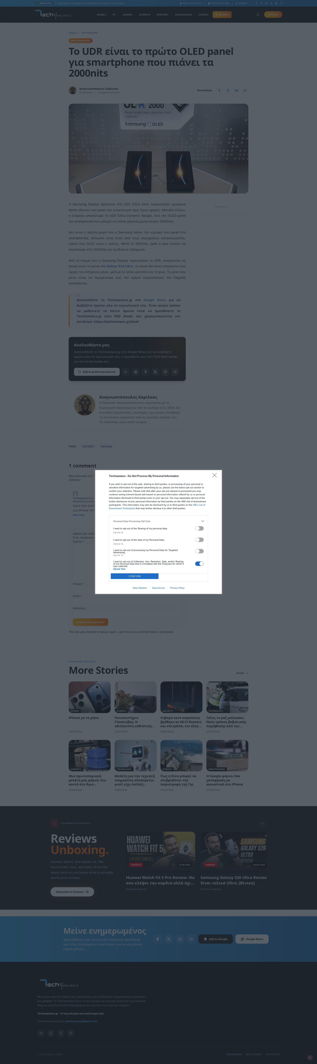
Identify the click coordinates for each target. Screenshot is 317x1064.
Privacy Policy (177, 588)
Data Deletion (140, 588)
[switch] (199, 528)
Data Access (158, 588)
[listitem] (158, 521)
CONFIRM (135, 576)
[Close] (215, 476)
